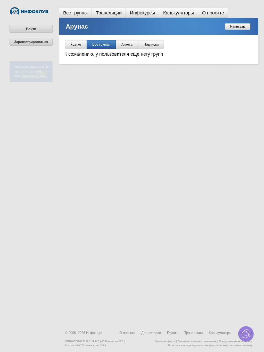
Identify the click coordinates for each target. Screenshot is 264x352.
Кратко (75, 44)
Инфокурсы (142, 12)
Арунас (77, 26)
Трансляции (109, 12)
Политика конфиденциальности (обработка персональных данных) (210, 345)
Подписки (151, 44)
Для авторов (151, 333)
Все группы (75, 12)
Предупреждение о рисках (235, 341)
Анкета (126, 44)
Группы (172, 333)
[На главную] (29, 14)
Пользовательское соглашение (197, 341)
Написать (237, 26)
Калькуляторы (178, 12)
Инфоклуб (94, 333)
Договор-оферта (165, 341)
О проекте (213, 12)
